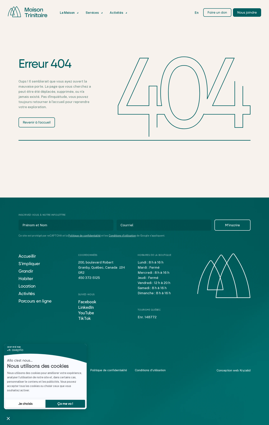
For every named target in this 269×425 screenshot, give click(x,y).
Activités (27, 293)
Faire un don (217, 12)
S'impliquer (29, 263)
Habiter (26, 278)
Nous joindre (247, 12)
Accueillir (27, 256)
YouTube (86, 313)
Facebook (87, 302)
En (197, 12)
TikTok (84, 318)
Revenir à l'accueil (37, 122)
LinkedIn (86, 307)
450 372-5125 (89, 278)
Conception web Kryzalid (233, 370)
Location (27, 286)
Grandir (26, 271)
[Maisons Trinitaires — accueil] (27, 11)
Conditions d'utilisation (122, 235)
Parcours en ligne (35, 301)
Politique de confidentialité (84, 235)
